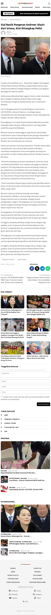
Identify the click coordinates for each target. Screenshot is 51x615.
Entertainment (14, 478)
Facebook (14, 591)
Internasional (6, 534)
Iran (6, 415)
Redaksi (38, 572)
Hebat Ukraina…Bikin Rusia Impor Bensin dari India (37, 357)
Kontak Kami (37, 579)
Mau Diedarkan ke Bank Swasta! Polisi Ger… (18, 473)
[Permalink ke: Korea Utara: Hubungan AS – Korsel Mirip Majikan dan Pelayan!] (12, 301)
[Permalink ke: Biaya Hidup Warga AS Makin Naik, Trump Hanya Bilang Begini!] (38, 324)
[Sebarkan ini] (31, 268)
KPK (5, 431)
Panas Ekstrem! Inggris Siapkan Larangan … (26, 553)
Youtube (14, 598)
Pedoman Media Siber (37, 582)
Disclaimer (37, 575)
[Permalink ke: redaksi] (3, 33)
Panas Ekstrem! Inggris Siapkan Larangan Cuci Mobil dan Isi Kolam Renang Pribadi (12, 335)
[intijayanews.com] (25, 3)
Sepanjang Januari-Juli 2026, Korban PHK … (27, 489)
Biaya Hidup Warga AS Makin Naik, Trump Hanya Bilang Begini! (38, 335)
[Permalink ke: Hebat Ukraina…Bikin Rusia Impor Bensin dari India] (38, 347)
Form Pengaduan (13, 582)
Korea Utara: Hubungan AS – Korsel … (16, 536)
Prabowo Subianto (12, 419)
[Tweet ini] (37, 268)
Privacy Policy (13, 575)
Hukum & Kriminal (15, 542)
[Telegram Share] (42, 268)
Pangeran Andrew (8, 259)
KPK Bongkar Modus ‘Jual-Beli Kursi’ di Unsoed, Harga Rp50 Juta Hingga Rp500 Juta (38, 312)
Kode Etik (37, 568)
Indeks (13, 568)
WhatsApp (14, 594)
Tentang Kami (13, 579)
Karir (13, 572)
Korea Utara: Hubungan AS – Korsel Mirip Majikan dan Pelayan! (12, 312)
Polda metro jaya (11, 427)
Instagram (38, 594)
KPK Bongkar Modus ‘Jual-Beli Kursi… (24, 544)
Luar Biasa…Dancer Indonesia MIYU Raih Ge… (27, 480)
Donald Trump (10, 423)
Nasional (4, 471)
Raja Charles (22, 259)
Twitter (39, 591)
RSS (26, 602)
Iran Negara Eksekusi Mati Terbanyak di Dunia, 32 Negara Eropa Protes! (12, 358)
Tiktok (39, 598)
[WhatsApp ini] (47, 268)
